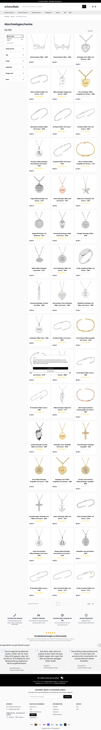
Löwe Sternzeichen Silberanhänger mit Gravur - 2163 (39, 553)
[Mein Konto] (93, 6)
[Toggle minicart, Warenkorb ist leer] (95, 6)
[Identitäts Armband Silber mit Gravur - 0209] (39, 114)
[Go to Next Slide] (99, 645)
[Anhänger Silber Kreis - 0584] (39, 325)
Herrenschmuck (22, 12)
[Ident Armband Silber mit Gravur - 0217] (39, 79)
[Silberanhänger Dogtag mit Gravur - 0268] (62, 79)
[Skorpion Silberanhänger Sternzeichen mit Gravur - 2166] (39, 149)
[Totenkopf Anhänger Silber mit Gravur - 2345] (62, 221)
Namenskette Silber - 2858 (62, 57)
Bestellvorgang (57, 714)
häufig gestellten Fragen (50, 681)
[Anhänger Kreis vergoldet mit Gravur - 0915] (62, 432)
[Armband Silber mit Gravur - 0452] (62, 149)
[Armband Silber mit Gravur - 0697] (62, 325)
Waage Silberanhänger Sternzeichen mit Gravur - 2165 (62, 553)
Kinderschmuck (36, 12)
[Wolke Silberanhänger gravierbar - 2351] (39, 256)
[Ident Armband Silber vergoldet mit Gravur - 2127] (85, 149)
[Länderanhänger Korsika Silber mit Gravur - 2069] (39, 432)
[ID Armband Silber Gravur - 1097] (39, 576)
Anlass (58, 12)
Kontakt (55, 707)
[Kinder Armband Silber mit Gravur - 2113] (85, 576)
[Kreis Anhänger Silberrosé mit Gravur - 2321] (62, 186)
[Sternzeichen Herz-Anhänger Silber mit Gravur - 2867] (62, 291)
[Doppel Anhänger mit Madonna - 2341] (39, 221)
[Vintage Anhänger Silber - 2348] (85, 221)
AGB (31, 709)
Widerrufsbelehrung (35, 712)
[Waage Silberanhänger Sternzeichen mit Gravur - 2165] (62, 539)
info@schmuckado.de (60, 683)
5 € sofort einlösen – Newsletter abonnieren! (50, 1)
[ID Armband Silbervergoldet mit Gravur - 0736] (85, 325)
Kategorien (48, 12)
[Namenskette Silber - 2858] (62, 45)
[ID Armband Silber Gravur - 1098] (85, 360)
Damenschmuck (9, 12)
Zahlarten (55, 712)
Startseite (6, 16)
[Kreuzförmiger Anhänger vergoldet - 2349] (85, 432)
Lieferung (55, 709)
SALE (70, 12)
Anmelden (67, 697)
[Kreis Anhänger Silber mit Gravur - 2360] (62, 256)
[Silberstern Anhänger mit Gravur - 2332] (85, 186)
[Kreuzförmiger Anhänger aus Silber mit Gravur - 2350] (39, 504)
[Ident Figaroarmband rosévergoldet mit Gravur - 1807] (85, 395)
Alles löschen (10, 43)
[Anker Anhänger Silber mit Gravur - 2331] (62, 504)
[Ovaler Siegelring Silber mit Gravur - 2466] (85, 256)
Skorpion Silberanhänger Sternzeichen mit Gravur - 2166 (39, 164)
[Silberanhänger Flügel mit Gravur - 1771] (62, 395)
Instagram (21, 717)
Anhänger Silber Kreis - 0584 (39, 338)
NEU (65, 12)
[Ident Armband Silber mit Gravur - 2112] (62, 576)
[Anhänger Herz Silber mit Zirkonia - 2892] (85, 45)
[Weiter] (70, 603)
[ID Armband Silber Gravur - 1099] (39, 395)
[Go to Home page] (11, 6)
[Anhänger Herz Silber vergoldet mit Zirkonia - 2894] (62, 467)
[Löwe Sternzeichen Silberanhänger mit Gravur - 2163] (39, 539)
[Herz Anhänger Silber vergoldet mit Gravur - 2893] (85, 79)
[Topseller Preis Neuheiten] (92, 31)
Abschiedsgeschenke (21, 16)
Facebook (11, 717)
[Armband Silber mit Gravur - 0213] (62, 114)
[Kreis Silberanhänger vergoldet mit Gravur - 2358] (39, 467)
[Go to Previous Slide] (96, 645)
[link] (54, 603)
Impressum (33, 707)
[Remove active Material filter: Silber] (22, 39)
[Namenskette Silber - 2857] (39, 45)
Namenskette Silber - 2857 (39, 57)
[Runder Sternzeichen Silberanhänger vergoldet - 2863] (85, 467)
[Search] (84, 6)
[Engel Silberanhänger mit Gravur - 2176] (39, 186)
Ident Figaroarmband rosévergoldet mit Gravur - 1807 (85, 410)
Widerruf (33, 714)
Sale (77, 709)
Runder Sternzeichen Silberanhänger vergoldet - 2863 (85, 482)
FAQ (77, 707)
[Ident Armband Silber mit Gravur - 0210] (85, 504)
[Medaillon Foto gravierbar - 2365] (85, 539)
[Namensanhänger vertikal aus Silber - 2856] (39, 291)
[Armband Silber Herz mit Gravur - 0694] (85, 114)
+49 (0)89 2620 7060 (13, 709)
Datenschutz (33, 717)
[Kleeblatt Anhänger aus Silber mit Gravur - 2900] (85, 291)
